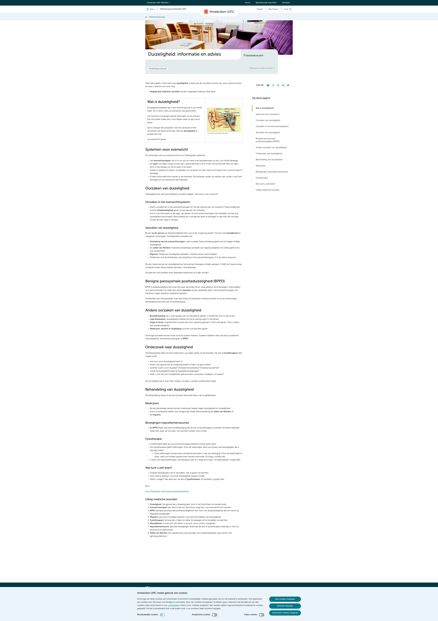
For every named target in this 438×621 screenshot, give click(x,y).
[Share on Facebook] (278, 85)
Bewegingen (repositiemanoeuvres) (272, 172)
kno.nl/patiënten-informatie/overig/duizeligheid (167, 491)
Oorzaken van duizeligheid (268, 120)
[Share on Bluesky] (268, 85)
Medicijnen (261, 166)
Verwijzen (286, 3)
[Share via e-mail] (288, 85)
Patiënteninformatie (157, 17)
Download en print (254, 56)
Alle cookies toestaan (285, 599)
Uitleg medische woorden (267, 190)
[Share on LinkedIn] (283, 85)
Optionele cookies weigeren (285, 613)
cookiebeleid (174, 605)
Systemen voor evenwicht (267, 114)
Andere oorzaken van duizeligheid (271, 148)
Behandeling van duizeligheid (269, 160)
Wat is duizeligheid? (265, 108)
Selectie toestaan (285, 606)
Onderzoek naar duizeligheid (269, 154)
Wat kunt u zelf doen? (265, 184)
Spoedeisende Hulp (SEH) (266, 3)
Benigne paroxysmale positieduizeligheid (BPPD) (268, 140)
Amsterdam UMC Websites (157, 3)
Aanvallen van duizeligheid (268, 133)
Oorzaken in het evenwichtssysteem (272, 127)
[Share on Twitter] (273, 85)
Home (247, 3)
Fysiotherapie (262, 178)
